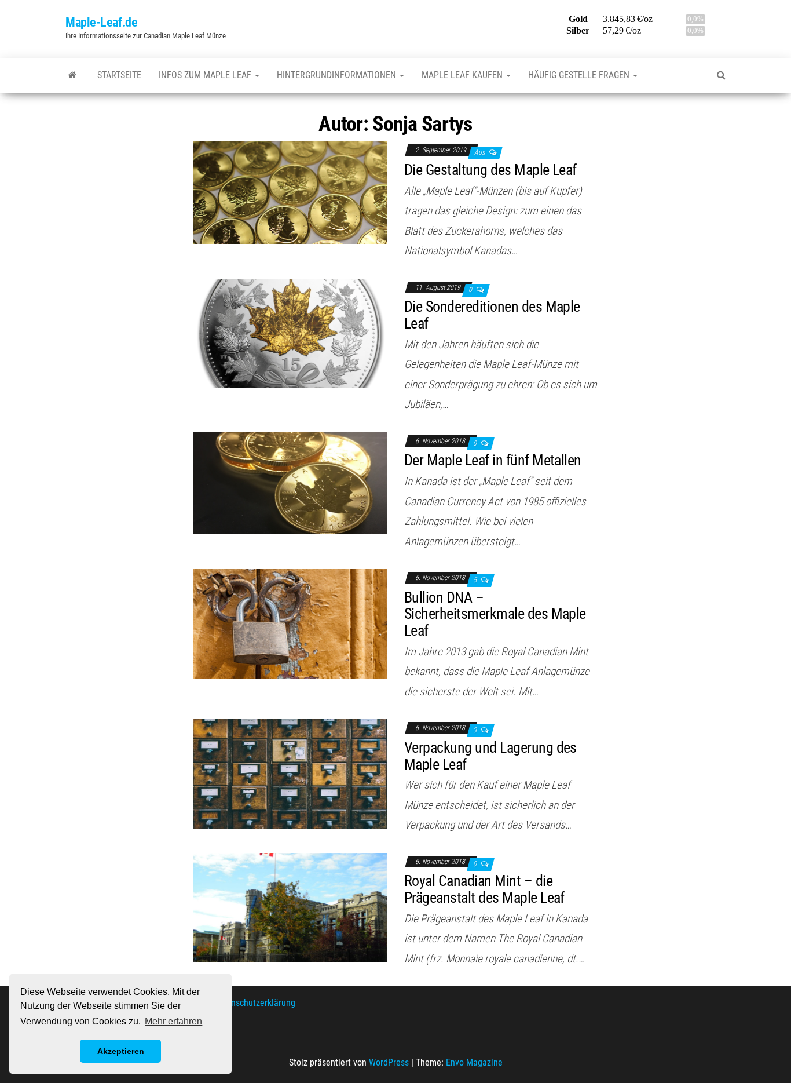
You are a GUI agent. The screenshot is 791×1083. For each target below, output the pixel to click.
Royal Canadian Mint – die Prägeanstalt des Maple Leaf (484, 889)
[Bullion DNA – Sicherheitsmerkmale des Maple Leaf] (290, 623)
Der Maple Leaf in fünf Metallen (492, 460)
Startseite (119, 75)
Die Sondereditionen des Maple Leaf (492, 315)
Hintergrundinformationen (337, 75)
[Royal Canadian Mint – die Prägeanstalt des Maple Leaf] (290, 906)
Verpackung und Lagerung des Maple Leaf (490, 756)
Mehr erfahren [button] (173, 1021)
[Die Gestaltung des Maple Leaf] (290, 192)
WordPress (389, 1062)
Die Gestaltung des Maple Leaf (490, 169)
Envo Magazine (474, 1062)
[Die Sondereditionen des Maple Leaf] (290, 332)
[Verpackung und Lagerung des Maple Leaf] (290, 773)
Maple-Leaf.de (101, 22)
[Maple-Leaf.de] (73, 75)
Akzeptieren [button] (120, 1051)
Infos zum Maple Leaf (206, 75)
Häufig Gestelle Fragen (580, 75)
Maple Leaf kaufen (463, 75)
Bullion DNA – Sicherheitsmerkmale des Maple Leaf (495, 614)
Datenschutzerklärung (254, 1002)
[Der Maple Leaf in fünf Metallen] (290, 482)
